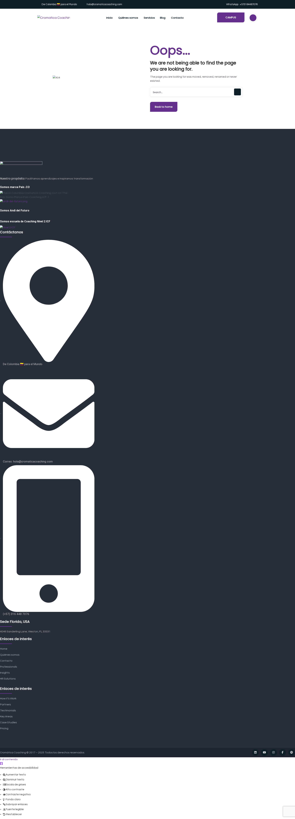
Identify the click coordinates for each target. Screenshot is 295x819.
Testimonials (8, 710)
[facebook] (282, 752)
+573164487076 (249, 4)
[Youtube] (264, 752)
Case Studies (8, 722)
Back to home (164, 107)
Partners (5, 704)
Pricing (4, 728)
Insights (5, 672)
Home (3, 648)
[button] (1, 763)
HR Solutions (8, 678)
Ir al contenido (9, 759)
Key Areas (6, 716)
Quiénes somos (9, 654)
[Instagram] (273, 752)
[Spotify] (291, 752)
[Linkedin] (255, 752)
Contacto (6, 660)
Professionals (8, 666)
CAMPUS (231, 17)
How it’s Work (8, 698)
